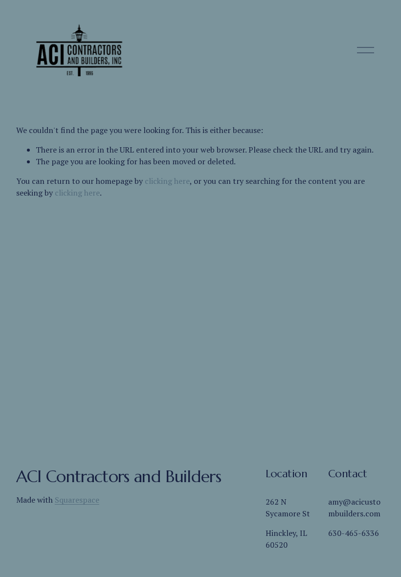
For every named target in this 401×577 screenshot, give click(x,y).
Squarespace (77, 499)
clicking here (167, 181)
